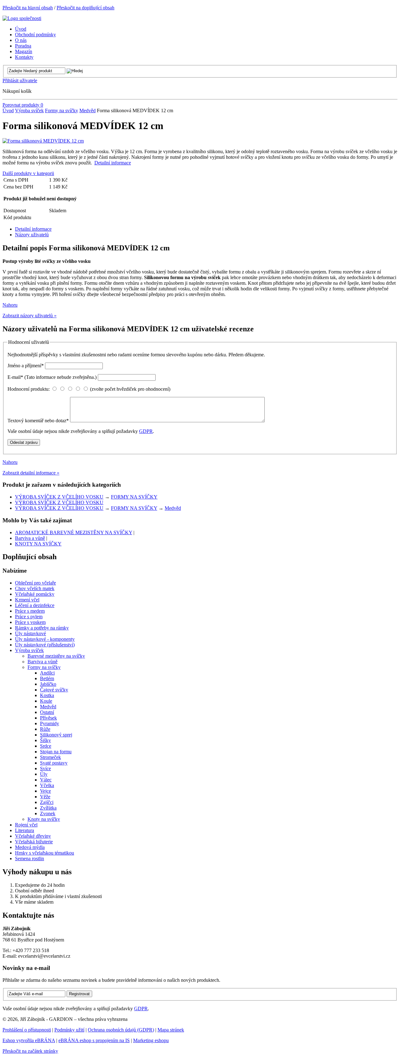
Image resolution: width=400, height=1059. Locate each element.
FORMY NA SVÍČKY (134, 496)
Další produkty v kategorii (28, 173)
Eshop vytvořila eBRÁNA (28, 1040)
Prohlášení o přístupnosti (26, 1029)
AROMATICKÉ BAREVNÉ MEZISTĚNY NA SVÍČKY (73, 532)
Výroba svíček (29, 110)
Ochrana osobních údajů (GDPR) (121, 1029)
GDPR (146, 431)
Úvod (8, 110)
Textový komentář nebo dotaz (38, 420)
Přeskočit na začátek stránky (30, 1051)
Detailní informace (112, 162)
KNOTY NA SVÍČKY (38, 543)
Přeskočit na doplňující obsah (85, 7)
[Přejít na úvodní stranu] (21, 18)
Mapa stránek (171, 1029)
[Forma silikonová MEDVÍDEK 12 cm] (43, 140)
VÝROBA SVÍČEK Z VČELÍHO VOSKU (59, 496)
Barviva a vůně (30, 538)
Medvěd (87, 110)
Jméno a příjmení (26, 365)
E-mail (52, 377)
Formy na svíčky (61, 110)
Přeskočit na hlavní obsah (27, 7)
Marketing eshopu (151, 1040)
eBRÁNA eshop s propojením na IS (94, 1040)
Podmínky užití (69, 1029)
